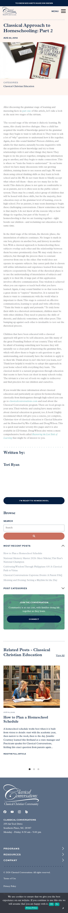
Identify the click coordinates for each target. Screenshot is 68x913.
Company (10, 860)
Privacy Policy (9, 886)
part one (26, 111)
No (57, 904)
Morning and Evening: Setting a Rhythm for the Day (30, 580)
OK (51, 904)
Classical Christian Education (18, 86)
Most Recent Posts (17, 545)
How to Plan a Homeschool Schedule (22, 553)
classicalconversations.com (23, 401)
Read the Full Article (14, 754)
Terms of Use (9, 879)
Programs (11, 848)
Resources (12, 854)
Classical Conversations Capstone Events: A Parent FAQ (32, 575)
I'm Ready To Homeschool (34, 500)
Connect (34, 619)
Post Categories (15, 588)
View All (60, 655)
